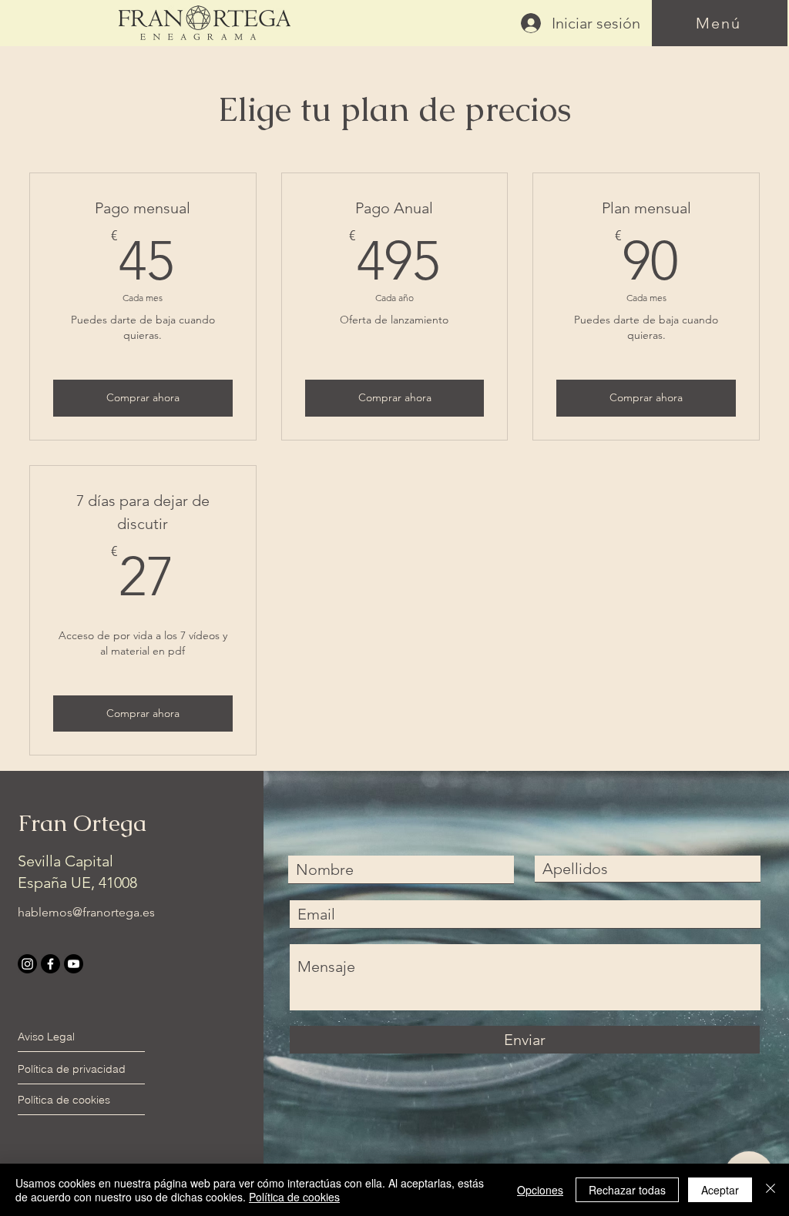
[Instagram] (27, 963)
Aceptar (720, 1190)
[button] (719, 23)
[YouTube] (73, 963)
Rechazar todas (627, 1190)
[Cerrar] (770, 1190)
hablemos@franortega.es (86, 912)
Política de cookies (294, 1196)
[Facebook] (50, 963)
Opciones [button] (540, 1190)
